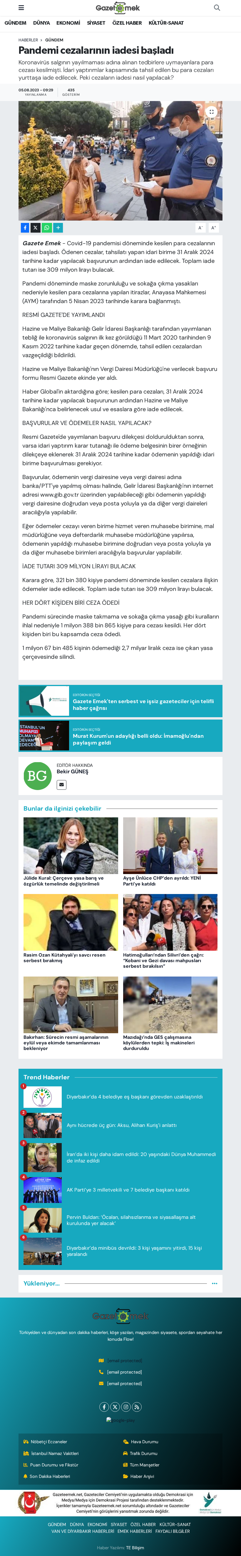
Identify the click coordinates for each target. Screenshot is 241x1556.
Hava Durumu (144, 1442)
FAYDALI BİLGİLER (172, 1531)
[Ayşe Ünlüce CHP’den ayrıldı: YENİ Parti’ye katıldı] (170, 845)
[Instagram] (126, 1407)
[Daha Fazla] (58, 228)
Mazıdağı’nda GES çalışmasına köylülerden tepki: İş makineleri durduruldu (159, 1042)
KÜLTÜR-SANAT (166, 23)
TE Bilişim (135, 1548)
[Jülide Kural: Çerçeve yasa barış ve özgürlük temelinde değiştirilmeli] (71, 845)
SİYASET (96, 23)
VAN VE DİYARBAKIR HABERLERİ (82, 1531)
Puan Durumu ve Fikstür (54, 1465)
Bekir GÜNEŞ (72, 771)
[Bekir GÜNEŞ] (38, 775)
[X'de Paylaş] (36, 228)
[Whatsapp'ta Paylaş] (47, 228)
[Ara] (216, 8)
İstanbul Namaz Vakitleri (54, 1453)
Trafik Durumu (144, 1453)
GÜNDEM (15, 23)
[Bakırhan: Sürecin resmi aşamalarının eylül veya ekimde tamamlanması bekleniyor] (71, 1004)
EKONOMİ (68, 23)
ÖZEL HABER (127, 23)
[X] (115, 1407)
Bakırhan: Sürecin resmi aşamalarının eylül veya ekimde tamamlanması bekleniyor (66, 1042)
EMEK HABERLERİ (135, 1531)
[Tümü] (214, 1283)
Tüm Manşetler (144, 1465)
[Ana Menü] (21, 7)
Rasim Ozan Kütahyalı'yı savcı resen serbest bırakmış (65, 958)
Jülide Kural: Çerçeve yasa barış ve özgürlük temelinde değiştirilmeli (64, 881)
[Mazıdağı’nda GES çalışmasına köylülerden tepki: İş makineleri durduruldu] (170, 1004)
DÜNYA (41, 23)
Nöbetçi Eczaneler (49, 1442)
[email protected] (125, 1361)
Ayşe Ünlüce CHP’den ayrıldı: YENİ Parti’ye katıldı (162, 881)
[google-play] (120, 1420)
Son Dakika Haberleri (50, 1476)
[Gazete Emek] (118, 7)
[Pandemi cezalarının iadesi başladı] (121, 161)
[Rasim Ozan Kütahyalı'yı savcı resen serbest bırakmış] (71, 922)
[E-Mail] (61, 785)
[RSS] (137, 1407)
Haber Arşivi (142, 1476)
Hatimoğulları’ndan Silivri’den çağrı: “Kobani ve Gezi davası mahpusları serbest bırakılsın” (163, 960)
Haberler (28, 40)
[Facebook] (104, 1407)
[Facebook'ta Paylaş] (25, 228)
